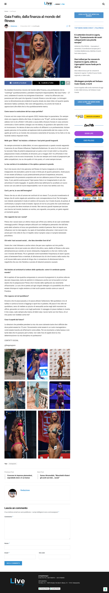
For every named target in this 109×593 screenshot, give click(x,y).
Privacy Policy (44, 588)
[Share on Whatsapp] (62, 83)
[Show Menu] (5, 4)
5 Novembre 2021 (25, 26)
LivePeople (13, 11)
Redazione (14, 26)
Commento (8, 517)
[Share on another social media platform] (67, 83)
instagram (12, 463)
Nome (7, 543)
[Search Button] (103, 4)
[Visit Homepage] (54, 4)
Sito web (42, 553)
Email (7, 553)
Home (6, 11)
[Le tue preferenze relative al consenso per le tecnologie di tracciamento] (105, 589)
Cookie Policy (56, 588)
